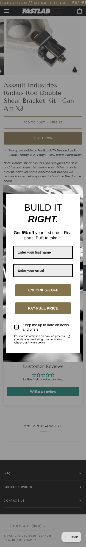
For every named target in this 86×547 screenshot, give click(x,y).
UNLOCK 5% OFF (43, 290)
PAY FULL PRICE (43, 308)
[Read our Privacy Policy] (69, 336)
